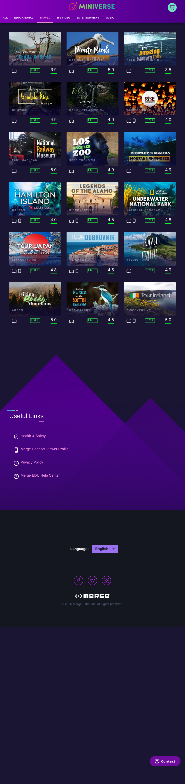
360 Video (63, 17)
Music (110, 17)
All (5, 17)
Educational (23, 17)
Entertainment (87, 17)
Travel (45, 17)
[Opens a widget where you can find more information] (165, 761)
